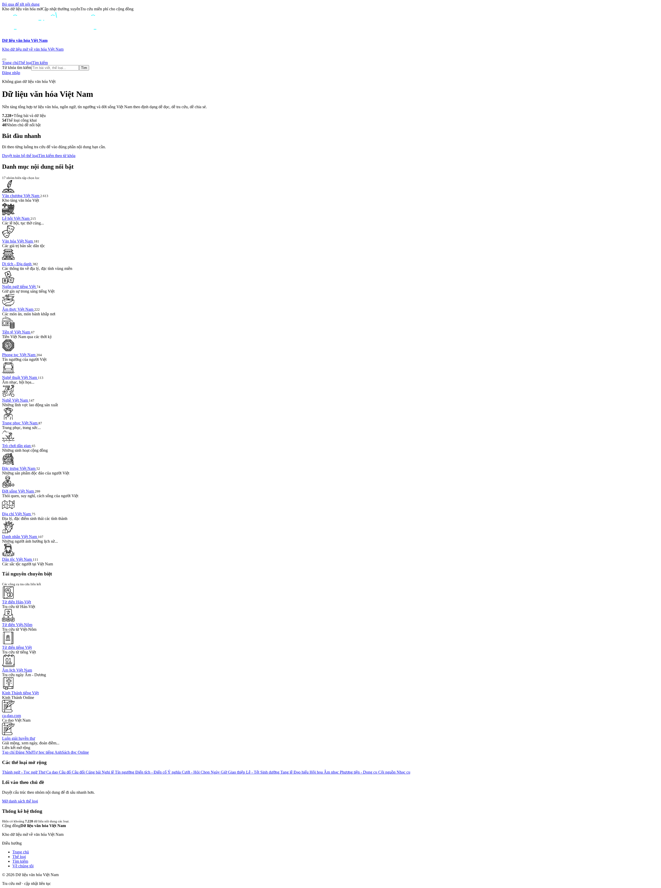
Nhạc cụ (403, 772)
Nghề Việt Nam (15, 400)
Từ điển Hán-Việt (16, 602)
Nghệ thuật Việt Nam (20, 377)
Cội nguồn (387, 772)
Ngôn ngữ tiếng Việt (19, 286)
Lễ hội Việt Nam (16, 218)
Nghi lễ (108, 772)
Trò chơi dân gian (17, 445)
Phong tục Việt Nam (19, 355)
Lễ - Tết (253, 772)
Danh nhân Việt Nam (20, 536)
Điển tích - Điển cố (151, 772)
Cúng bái (94, 772)
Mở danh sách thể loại (20, 801)
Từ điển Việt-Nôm (17, 624)
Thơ (42, 772)
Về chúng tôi (23, 866)
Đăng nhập (11, 73)
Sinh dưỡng (270, 772)
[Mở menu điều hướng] (4, 59)
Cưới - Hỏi (191, 772)
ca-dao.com (11, 715)
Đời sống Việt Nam (18, 491)
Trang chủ (10, 62)
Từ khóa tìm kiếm (16, 67)
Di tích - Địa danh (17, 264)
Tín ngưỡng (125, 772)
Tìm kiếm (40, 62)
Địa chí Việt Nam (17, 514)
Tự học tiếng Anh (47, 752)
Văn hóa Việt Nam (18, 241)
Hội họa (317, 772)
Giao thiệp (237, 772)
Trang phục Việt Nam (20, 423)
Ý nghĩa (175, 772)
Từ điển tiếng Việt (17, 647)
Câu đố (65, 772)
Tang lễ (287, 772)
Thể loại (25, 62)
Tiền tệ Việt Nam (16, 332)
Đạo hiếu (302, 772)
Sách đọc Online (75, 752)
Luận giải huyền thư (18, 738)
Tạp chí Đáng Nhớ (17, 752)
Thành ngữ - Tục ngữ (20, 772)
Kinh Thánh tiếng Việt (20, 693)
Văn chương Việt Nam (21, 195)
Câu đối (79, 772)
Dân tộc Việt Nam (17, 559)
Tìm (84, 68)
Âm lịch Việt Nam (17, 670)
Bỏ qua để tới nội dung (21, 4)
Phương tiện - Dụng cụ (359, 772)
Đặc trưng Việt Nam (19, 468)
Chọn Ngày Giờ (214, 772)
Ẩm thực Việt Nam (18, 309)
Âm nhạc (332, 772)
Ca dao (52, 772)
